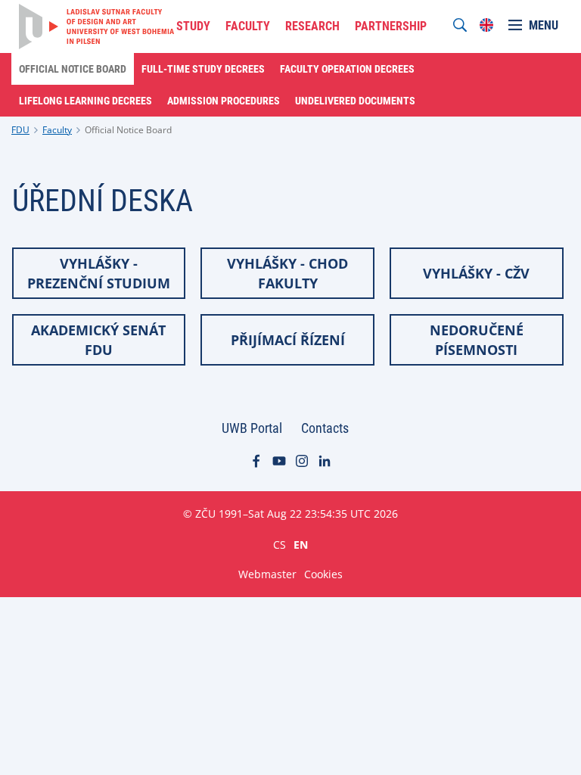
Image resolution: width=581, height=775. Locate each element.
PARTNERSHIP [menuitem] (391, 26)
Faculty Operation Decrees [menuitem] (347, 69)
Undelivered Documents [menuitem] (355, 101)
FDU (20, 129)
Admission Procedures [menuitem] (223, 101)
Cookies (323, 574)
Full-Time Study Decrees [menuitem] (203, 69)
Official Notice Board (128, 129)
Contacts (325, 428)
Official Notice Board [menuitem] (72, 69)
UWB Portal (252, 428)
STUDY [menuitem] (193, 26)
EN (301, 544)
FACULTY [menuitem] (247, 26)
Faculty (57, 129)
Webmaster (267, 574)
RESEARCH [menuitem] (312, 26)
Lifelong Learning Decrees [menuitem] (85, 101)
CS (279, 544)
